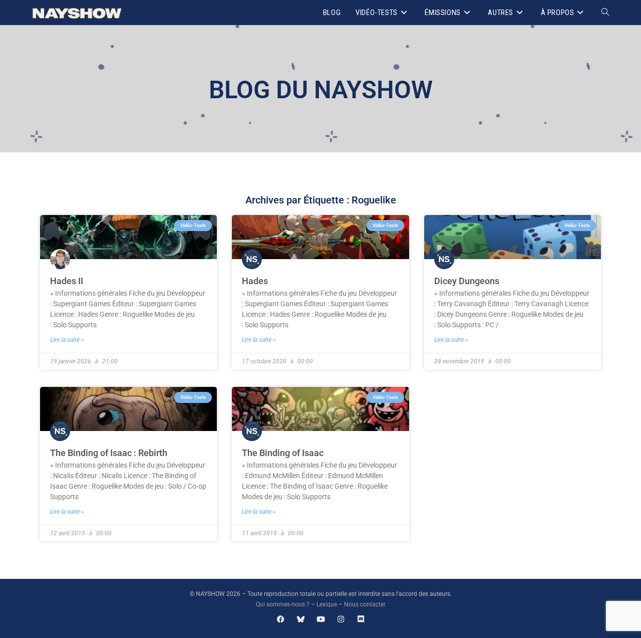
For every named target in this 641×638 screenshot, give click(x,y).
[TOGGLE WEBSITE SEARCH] (605, 12)
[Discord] (361, 619)
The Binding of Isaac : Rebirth (108, 453)
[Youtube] (321, 619)
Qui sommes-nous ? (282, 604)
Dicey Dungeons (466, 281)
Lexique (326, 604)
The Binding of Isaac (283, 453)
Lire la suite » (67, 339)
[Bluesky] (300, 619)
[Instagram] (341, 619)
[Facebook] (280, 619)
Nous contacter (365, 604)
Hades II (66, 281)
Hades (255, 281)
